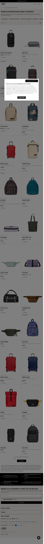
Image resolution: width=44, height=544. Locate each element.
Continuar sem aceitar (32, 80)
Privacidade (8, 88)
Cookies (14, 88)
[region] (21, 90)
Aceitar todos (21, 97)
